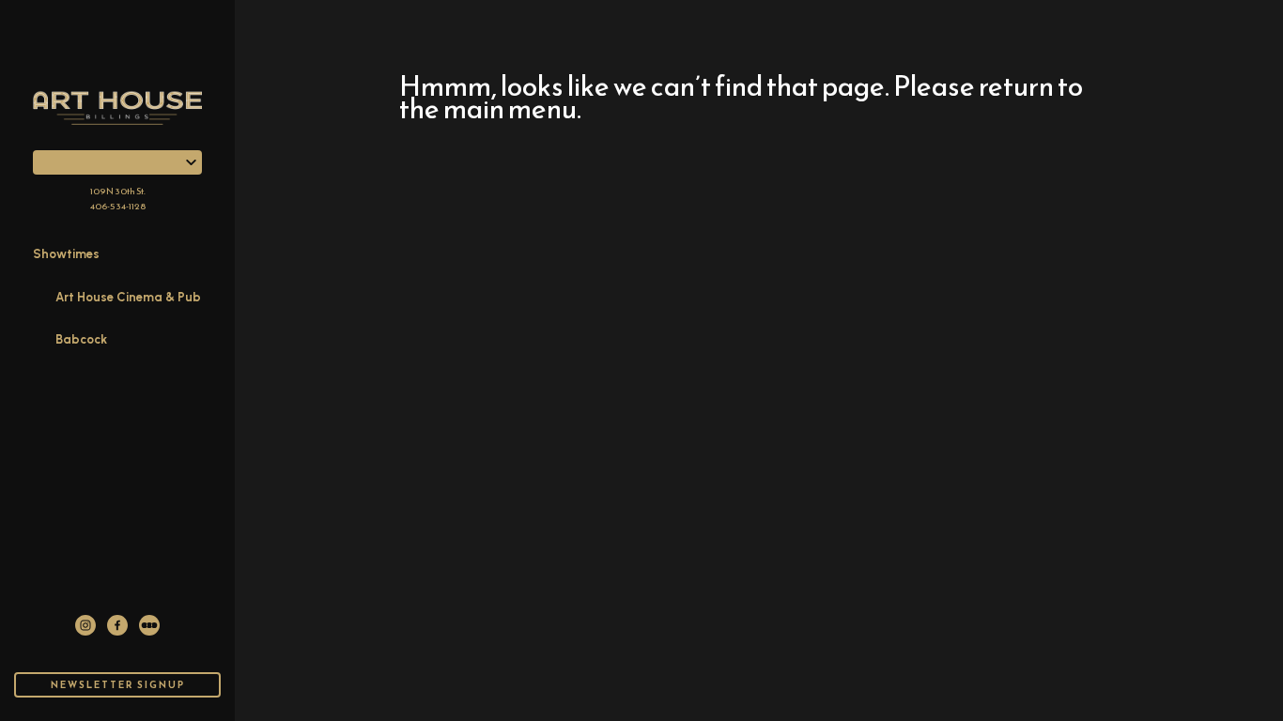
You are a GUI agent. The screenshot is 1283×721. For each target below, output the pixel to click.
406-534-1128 (118, 206)
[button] (117, 162)
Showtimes (66, 254)
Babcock (81, 339)
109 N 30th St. (118, 191)
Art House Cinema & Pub (128, 297)
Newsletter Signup (118, 685)
